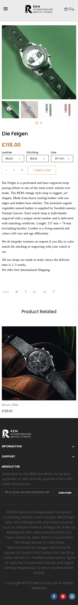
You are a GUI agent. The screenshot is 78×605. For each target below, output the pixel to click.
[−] (5, 171)
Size (53, 152)
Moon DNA (10, 405)
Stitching (32, 152)
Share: (6, 292)
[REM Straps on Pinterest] (63, 596)
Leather (7, 152)
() (70, 9)
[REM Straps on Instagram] (72, 596)
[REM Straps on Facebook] (54, 596)
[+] (22, 171)
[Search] (73, 9)
